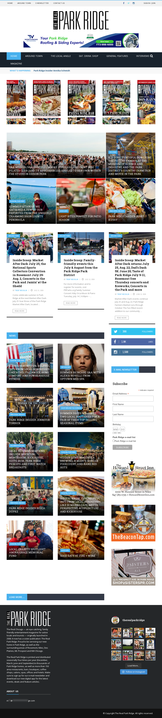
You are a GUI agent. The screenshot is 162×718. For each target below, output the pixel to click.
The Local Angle (61, 55)
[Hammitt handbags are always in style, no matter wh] (139, 655)
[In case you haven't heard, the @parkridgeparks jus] (128, 644)
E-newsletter (42, 3)
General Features (117, 55)
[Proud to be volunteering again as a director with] (128, 655)
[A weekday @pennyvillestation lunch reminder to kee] (139, 633)
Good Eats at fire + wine (77, 555)
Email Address (121, 393)
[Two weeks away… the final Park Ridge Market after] (150, 644)
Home (10, 3)
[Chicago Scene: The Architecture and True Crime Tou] (150, 655)
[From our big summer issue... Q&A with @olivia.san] (139, 644)
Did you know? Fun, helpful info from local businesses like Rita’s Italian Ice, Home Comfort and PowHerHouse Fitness (29, 372)
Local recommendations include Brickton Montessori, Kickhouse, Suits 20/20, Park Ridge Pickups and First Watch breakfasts (27, 459)
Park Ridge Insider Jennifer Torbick (29, 421)
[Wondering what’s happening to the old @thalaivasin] (150, 633)
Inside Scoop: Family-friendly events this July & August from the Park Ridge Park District (80, 267)
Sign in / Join (149, 3)
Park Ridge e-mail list (125, 441)
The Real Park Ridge (124, 713)
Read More (19, 311)
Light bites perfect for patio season (80, 218)
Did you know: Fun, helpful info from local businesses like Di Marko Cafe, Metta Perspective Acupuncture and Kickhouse (80, 505)
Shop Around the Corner (71, 408)
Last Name (118, 414)
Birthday (117, 424)
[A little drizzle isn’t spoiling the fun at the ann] (116, 644)
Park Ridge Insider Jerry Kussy (126, 218)
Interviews (142, 55)
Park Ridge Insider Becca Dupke (27, 509)
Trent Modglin (21, 290)
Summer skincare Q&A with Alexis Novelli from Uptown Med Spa (80, 376)
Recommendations (17, 446)
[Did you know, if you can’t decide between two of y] (116, 655)
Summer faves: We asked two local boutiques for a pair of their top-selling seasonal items (80, 418)
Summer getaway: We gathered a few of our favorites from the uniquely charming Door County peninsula (30, 213)
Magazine (16, 63)
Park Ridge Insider (117, 211)
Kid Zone (113, 152)
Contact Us (59, 3)
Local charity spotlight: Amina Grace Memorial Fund (27, 552)
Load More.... (17, 597)
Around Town (24, 3)
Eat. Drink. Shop (88, 55)
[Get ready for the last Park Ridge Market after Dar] (128, 633)
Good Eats (63, 211)
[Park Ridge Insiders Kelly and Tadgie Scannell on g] (116, 633)
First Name (118, 404)
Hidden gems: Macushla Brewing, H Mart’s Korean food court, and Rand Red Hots (79, 462)
